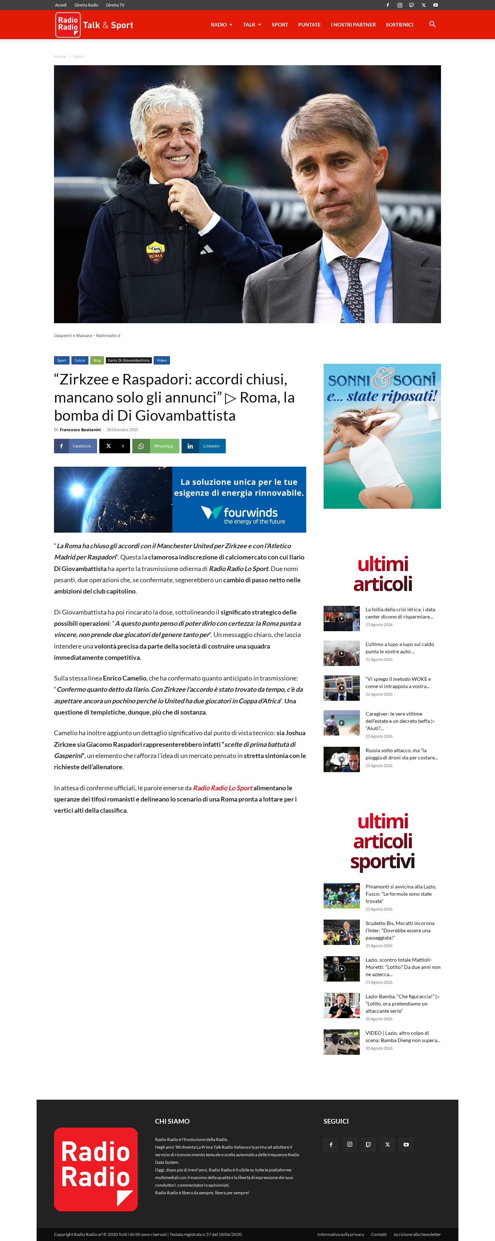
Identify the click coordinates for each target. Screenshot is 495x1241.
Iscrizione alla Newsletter (417, 1234)
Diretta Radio (86, 5)
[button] (432, 25)
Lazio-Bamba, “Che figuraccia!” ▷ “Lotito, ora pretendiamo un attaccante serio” (403, 1003)
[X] (423, 5)
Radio (219, 24)
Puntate (309, 24)
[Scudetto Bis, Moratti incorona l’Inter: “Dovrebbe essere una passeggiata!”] (342, 932)
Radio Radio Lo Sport (222, 788)
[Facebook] (387, 5)
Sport (280, 24)
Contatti (379, 1234)
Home (60, 56)
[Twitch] (411, 5)
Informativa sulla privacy (340, 1234)
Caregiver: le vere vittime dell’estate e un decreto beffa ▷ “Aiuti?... (400, 721)
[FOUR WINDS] (180, 500)
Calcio (80, 360)
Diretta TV (115, 5)
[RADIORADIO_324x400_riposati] (382, 507)
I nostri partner (353, 24)
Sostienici (399, 24)
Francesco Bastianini (80, 429)
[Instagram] (399, 5)
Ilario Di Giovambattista (129, 360)
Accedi (61, 5)
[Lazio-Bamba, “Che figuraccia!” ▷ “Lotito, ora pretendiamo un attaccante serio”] (342, 1005)
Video (162, 360)
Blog (97, 360)
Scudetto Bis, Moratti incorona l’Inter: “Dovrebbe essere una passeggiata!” (400, 930)
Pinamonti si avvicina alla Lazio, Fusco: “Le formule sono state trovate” (401, 893)
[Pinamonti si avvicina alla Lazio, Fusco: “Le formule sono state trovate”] (342, 895)
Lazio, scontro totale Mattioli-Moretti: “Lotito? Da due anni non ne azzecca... (403, 967)
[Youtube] (435, 5)
